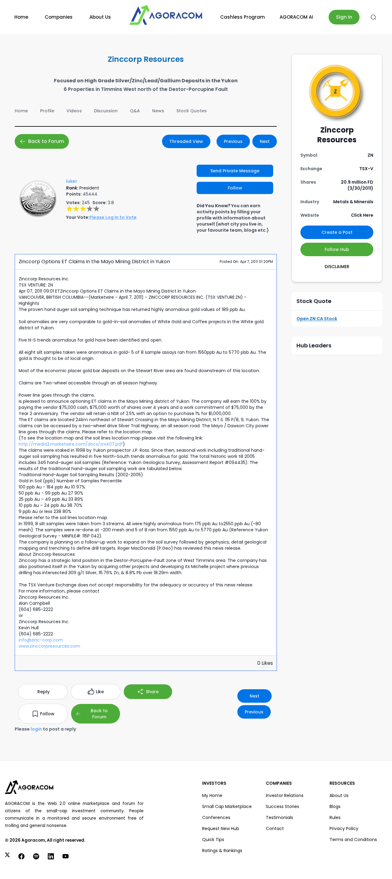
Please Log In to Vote (113, 217)
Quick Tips (213, 839)
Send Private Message (234, 171)
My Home (212, 795)
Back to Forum (46, 141)
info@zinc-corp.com (41, 640)
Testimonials (279, 817)
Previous (233, 141)
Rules (335, 817)
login (36, 729)
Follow (235, 188)
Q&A (135, 111)
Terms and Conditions (353, 839)
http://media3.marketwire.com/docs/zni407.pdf (71, 444)
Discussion (106, 111)
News (158, 111)
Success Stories (282, 806)
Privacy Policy (344, 828)
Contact (275, 828)
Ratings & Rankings (222, 850)
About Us (100, 17)
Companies (59, 17)
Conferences (216, 817)
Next (265, 141)
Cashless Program (242, 17)
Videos (74, 111)
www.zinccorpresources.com (49, 646)
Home (21, 17)
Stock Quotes (191, 111)
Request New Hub (220, 828)
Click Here (362, 215)
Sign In (344, 17)
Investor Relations (284, 795)
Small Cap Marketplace (227, 806)
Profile (47, 111)
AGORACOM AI (296, 17)
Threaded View (186, 141)
